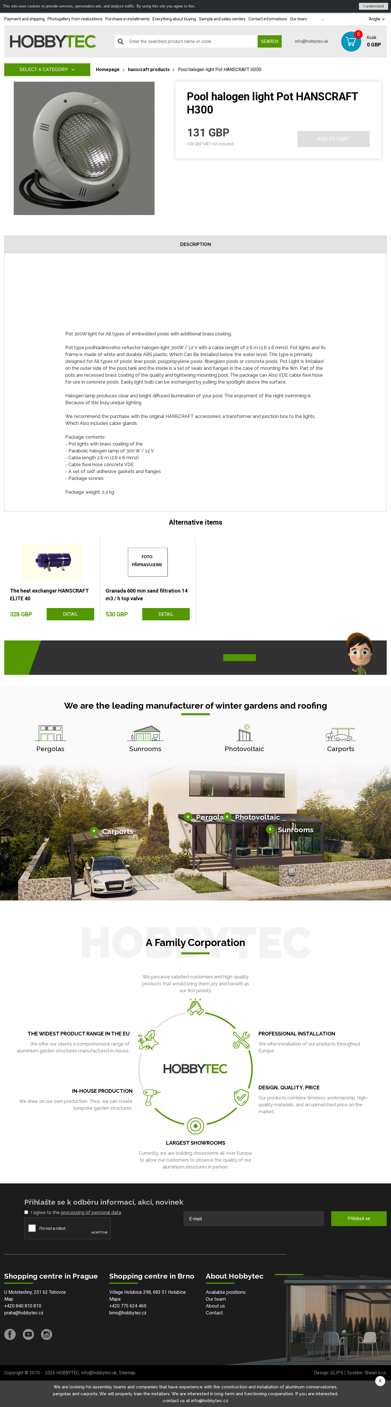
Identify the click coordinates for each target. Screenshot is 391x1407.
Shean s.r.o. (375, 1372)
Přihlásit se (358, 1218)
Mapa (115, 1299)
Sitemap (127, 1372)
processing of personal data (91, 1212)
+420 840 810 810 (22, 1306)
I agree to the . (76, 1212)
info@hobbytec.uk (311, 41)
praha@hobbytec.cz (24, 1313)
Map (8, 1299)
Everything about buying (174, 19)
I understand (373, 6)
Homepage (108, 69)
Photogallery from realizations (75, 19)
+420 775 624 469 (127, 1306)
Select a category (43, 69)
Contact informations (267, 19)
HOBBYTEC (67, 1372)
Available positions (226, 1292)
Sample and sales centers (222, 19)
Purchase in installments (127, 19)
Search (269, 41)
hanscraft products (149, 69)
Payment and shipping (24, 19)
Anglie (375, 19)
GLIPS (336, 1372)
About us (215, 1306)
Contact (214, 1313)
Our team (298, 19)
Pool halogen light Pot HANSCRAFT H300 (219, 69)
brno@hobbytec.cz (128, 1313)
